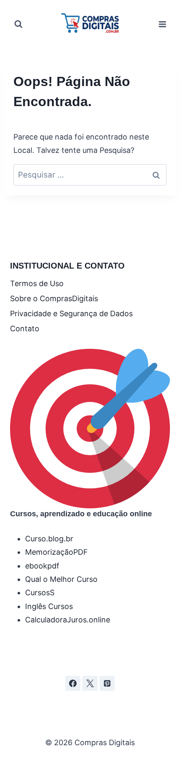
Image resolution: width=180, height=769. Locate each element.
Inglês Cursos (49, 606)
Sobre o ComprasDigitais (54, 298)
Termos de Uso (37, 283)
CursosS (39, 592)
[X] (90, 683)
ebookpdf (42, 565)
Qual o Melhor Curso (61, 579)
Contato (24, 328)
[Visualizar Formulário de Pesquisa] (18, 24)
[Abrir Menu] (162, 24)
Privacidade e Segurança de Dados (71, 313)
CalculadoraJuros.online (67, 619)
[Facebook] (72, 683)
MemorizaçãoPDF (56, 552)
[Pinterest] (107, 683)
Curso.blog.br (49, 538)
